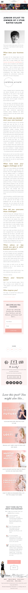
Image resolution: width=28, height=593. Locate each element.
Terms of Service (12, 579)
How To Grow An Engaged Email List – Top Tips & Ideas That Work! (14, 494)
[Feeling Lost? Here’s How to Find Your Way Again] (14, 434)
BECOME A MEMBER (14, 561)
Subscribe (13, 330)
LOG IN (14, 567)
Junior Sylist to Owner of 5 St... (18, 11)
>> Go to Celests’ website (9, 297)
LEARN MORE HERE (14, 377)
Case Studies (4, 11)
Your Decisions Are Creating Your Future (14, 422)
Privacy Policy (20, 579)
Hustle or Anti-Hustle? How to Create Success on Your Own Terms (14, 470)
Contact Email (10, 580)
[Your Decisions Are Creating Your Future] (14, 411)
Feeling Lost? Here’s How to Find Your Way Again (14, 446)
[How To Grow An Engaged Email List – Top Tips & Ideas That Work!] (14, 482)
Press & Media (18, 580)
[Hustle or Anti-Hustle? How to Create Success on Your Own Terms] (14, 458)
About (5, 579)
